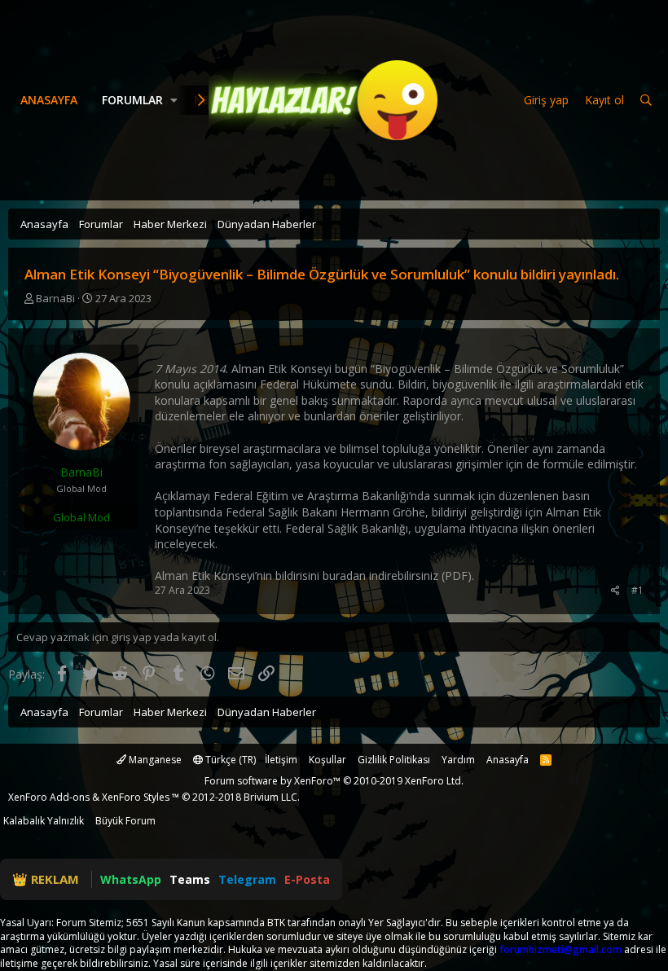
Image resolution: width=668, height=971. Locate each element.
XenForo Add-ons (49, 797)
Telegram (247, 879)
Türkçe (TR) (229, 760)
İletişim (281, 760)
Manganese (154, 760)
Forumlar (132, 100)
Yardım (458, 760)
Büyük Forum (125, 821)
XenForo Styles (135, 797)
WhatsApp (130, 879)
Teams (189, 879)
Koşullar (327, 760)
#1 (637, 590)
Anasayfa (48, 100)
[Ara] (646, 101)
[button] (174, 100)
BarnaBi (55, 298)
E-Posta (307, 879)
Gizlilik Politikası (394, 760)
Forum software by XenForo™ (334, 781)
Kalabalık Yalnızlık (43, 821)
